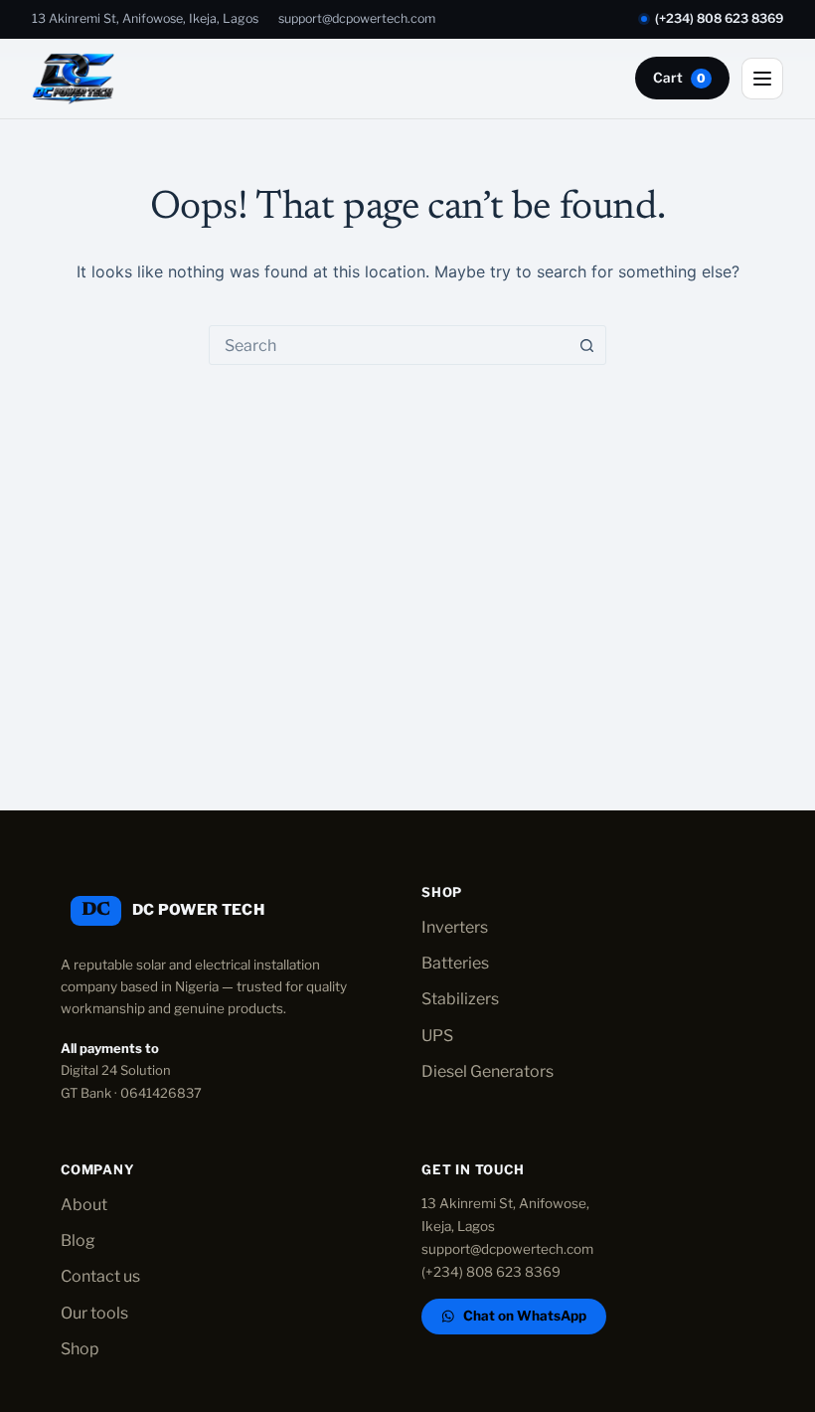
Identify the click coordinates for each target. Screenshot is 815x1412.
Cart (679, 78)
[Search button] (586, 345)
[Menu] (762, 78)
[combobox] (389, 345)
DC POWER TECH (198, 910)
